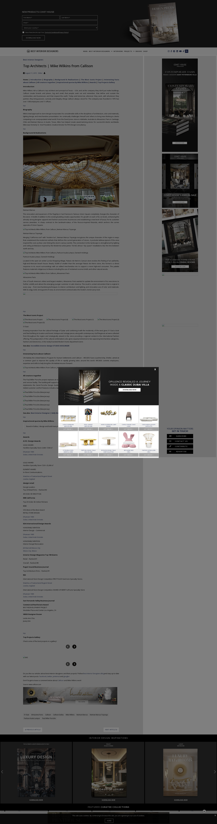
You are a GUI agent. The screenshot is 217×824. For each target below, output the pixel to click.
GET (68, 429)
